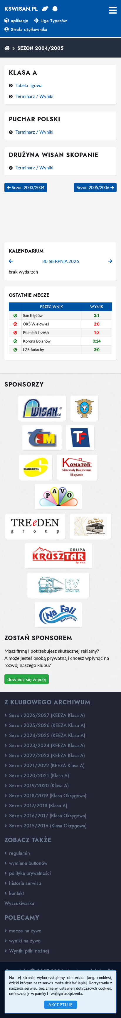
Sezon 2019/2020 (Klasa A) (38, 785)
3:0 (97, 349)
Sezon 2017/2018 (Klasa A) (37, 805)
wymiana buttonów (27, 863)
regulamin (19, 853)
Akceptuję (60, 1004)
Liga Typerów (53, 21)
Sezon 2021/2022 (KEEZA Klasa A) (46, 765)
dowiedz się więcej (26, 679)
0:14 (97, 341)
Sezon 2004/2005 (40, 48)
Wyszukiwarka (19, 903)
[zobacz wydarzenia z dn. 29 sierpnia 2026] (11, 261)
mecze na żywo (24, 930)
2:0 (97, 324)
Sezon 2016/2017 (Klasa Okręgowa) (47, 815)
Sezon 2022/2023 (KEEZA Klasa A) (46, 755)
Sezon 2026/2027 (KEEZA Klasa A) (46, 715)
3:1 (97, 315)
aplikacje (18, 21)
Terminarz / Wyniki (34, 96)
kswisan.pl (21, 9)
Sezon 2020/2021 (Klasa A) (38, 775)
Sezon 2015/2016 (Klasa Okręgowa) (47, 825)
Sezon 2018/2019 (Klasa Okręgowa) (47, 795)
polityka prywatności (29, 873)
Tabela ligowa (29, 85)
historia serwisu (24, 883)
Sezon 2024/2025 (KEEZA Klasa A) (46, 735)
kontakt (16, 893)
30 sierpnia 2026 (60, 261)
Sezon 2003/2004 (27, 187)
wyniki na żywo (24, 940)
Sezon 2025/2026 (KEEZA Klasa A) (46, 725)
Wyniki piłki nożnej (28, 950)
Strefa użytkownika (28, 29)
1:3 (97, 332)
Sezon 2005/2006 (93, 187)
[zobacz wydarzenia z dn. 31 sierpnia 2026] (110, 261)
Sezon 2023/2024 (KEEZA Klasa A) (46, 745)
